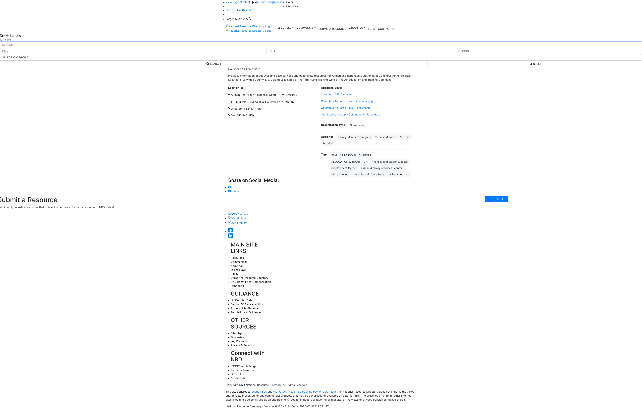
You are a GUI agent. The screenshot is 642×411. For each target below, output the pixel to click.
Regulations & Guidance (246, 312)
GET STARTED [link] (497, 199)
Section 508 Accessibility (247, 304)
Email (235, 191)
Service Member (385, 137)
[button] (372, 28)
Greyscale (292, 6)
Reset (537, 63)
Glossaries (237, 337)
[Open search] (1, 35)
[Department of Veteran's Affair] (237, 222)
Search (215, 63)
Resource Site (237, 83)
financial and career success (390, 161)
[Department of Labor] (237, 218)
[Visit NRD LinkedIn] (230, 236)
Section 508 (259, 391)
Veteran (405, 137)
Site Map (236, 333)
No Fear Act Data (242, 300)
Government (357, 125)
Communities (239, 261)
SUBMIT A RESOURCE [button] (332, 28)
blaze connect (340, 174)
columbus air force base (369, 174)
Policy (234, 273)
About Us (237, 265)
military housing (399, 174)
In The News (238, 269)
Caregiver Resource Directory (249, 277)
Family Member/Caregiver (354, 137)
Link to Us (237, 374)
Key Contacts (239, 341)
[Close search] (20, 35)
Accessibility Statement (245, 308)
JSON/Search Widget (244, 366)
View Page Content (238, 2)
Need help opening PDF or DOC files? (312, 391)
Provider (328, 143)
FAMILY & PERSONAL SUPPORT (351, 155)
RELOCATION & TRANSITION (349, 161)
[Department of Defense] (238, 214)
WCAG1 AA (280, 391)
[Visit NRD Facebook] (230, 231)
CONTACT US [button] (386, 28)
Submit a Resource (242, 370)
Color (289, 2)
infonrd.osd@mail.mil (270, 2)
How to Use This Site (239, 10)
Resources (237, 257)
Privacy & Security (242, 345)
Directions (290, 94)
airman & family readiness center (381, 168)
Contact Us (238, 378)
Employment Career (344, 168)
